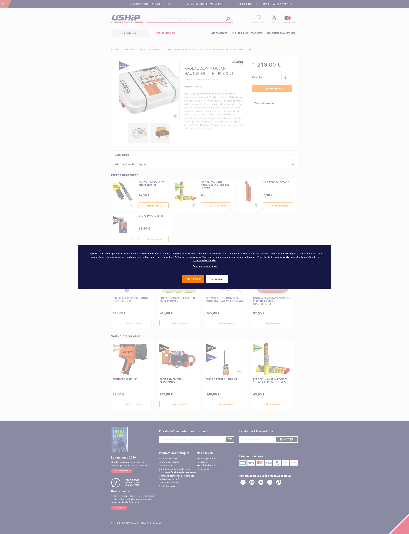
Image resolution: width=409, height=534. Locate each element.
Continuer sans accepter (205, 266)
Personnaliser (217, 279)
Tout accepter (193, 279)
